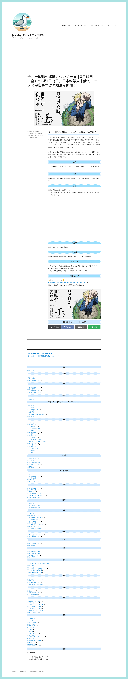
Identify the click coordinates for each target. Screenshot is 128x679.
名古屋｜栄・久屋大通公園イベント (36, 495)
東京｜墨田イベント (32, 424)
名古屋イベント (31, 491)
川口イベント (30, 413)
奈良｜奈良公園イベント (33, 507)
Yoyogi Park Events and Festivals (36, 441)
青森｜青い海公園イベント (34, 387)
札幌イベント (30, 377)
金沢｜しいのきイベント (33, 481)
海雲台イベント (31, 591)
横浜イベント (30, 460)
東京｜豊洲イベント (32, 446)
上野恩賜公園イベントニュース (35, 604)
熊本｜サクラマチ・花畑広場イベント (37, 569)
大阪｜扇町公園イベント (33, 519)
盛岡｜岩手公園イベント (33, 389)
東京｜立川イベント (32, 452)
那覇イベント (30, 581)
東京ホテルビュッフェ (33, 624)
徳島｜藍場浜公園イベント (34, 553)
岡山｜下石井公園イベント (34, 543)
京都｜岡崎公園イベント (33, 505)
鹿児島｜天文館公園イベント (34, 572)
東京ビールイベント (32, 620)
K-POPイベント (31, 642)
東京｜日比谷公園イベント (34, 432)
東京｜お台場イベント (33, 448)
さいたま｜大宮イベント (33, 409)
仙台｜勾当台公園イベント (34, 390)
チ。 (36, 133)
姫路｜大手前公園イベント (34, 536)
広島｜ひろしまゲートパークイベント (37, 545)
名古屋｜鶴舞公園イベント (34, 497)
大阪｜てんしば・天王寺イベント (35, 524)
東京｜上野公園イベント (33, 428)
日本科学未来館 (33, 137)
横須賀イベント (31, 466)
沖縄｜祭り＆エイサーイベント (35, 579)
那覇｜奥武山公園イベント (34, 582)
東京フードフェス (31, 618)
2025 (108, 25)
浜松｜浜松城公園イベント (34, 490)
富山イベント (30, 479)
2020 (80, 25)
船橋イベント (30, 416)
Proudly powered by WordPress (36, 671)
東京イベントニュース (33, 603)
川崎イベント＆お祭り (33, 458)
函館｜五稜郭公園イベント (34, 380)
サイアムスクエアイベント (34, 592)
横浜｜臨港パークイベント (34, 464)
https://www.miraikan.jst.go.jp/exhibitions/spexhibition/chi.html (67, 282)
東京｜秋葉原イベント (33, 430)
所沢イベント (30, 407)
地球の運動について (32, 135)
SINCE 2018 (66, 25)
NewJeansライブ (31, 644)
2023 (97, 25)
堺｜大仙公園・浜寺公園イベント (35, 528)
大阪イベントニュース (33, 612)
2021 (85, 25)
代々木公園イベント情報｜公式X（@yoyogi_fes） (42, 356)
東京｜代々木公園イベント (34, 439)
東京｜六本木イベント (33, 445)
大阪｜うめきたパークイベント (35, 517)
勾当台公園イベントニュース (34, 601)
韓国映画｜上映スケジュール (34, 640)
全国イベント (30, 370)
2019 (74, 25)
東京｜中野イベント (32, 437)
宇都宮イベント (31, 399)
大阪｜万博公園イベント (33, 515)
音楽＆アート (39, 131)
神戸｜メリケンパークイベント (35, 535)
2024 (103, 25)
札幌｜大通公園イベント (33, 379)
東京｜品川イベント (32, 450)
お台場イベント (31, 131)
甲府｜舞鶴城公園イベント (34, 476)
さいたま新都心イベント (33, 411)
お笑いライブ (30, 635)
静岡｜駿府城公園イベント (34, 488)
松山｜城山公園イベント (33, 555)
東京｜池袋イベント (32, 434)
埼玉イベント (30, 405)
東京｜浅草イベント (32, 426)
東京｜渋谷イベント (32, 443)
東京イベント (30, 423)
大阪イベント (30, 513)
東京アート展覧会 (31, 626)
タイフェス (30, 629)
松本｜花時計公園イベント (34, 478)
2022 (91, 25)
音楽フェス (30, 631)
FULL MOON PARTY (32, 594)
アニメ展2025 (31, 133)
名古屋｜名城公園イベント (34, 493)
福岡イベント (30, 565)
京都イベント (30, 503)
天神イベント (30, 567)
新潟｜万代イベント (32, 474)
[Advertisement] (64, 61)
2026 (114, 25)
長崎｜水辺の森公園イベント (34, 570)
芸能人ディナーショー (33, 633)
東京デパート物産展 (32, 622)
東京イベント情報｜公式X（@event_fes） (40, 353)
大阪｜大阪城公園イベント (34, 523)
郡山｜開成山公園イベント (34, 392)
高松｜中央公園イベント (33, 551)
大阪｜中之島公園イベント (34, 521)
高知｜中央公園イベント (33, 557)
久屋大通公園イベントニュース (35, 610)
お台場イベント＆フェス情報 (28, 35)
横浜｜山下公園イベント (33, 462)
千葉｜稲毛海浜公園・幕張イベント (36, 414)
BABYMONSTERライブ (33, 646)
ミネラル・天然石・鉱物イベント (35, 636)
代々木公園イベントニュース (34, 606)
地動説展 (40, 133)
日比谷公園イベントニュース (34, 608)
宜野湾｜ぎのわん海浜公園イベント (36, 584)
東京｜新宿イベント (32, 435)
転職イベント (30, 638)
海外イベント (30, 627)
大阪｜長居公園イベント (33, 526)
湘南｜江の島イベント (33, 468)
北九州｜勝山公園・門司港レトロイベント (38, 563)
